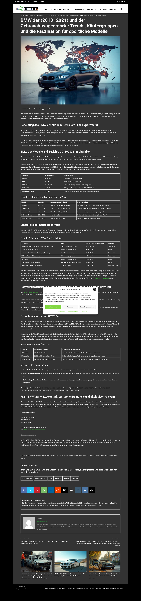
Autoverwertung (40, 478)
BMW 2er (58, 478)
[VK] (85, 490)
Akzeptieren (53, 307)
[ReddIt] (58, 490)
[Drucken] (71, 490)
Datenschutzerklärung (73, 311)
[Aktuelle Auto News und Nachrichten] (27, 8)
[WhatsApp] (44, 490)
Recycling (75, 478)
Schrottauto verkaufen (101, 278)
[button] (95, 289)
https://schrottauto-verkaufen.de (34, 430)
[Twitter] (120, 2)
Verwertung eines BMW (31, 292)
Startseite (23, 15)
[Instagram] (117, 2)
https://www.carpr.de (42, 521)
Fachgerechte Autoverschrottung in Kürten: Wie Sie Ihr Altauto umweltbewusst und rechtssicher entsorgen (104, 576)
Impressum (84, 311)
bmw (50, 478)
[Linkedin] (51, 490)
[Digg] (92, 490)
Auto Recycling (27, 478)
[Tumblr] (78, 490)
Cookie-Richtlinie (60, 311)
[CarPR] (29, 524)
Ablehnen (70, 307)
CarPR (39, 518)
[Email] (64, 490)
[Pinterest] (37, 490)
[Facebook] (115, 2)
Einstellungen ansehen (87, 307)
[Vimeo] (122, 2)
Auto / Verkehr (31, 15)
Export (66, 478)
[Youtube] (124, 2)
